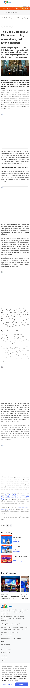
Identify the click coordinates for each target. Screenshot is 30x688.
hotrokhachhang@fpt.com (11, 632)
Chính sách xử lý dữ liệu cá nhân (10, 678)
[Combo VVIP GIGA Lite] (6, 559)
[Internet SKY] (6, 549)
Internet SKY (16, 547)
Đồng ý (21, 684)
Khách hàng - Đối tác (6, 649)
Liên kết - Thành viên (6, 647)
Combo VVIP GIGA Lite (20, 556)
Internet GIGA (17, 537)
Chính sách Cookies (21, 676)
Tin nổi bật (4, 18)
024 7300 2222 (8, 635)
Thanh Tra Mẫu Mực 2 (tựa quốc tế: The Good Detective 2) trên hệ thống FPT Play (15, 497)
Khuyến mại (12, 18)
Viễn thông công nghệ (23, 18)
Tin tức (8, 13)
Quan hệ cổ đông (5, 652)
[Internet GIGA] (6, 539)
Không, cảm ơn (7, 684)
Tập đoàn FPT (4, 655)
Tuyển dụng (4, 657)
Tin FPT (15, 13)
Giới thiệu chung (5, 644)
